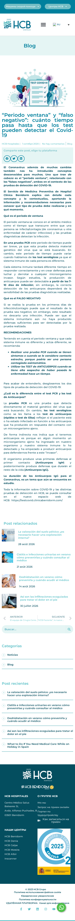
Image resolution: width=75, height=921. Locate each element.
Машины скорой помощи (20, 6)
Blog (10, 664)
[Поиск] (69, 629)
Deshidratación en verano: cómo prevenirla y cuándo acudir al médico (44, 578)
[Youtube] (54, 909)
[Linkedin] (37, 909)
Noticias (12, 654)
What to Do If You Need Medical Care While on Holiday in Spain (38, 745)
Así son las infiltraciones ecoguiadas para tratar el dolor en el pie (44, 598)
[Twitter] (29, 909)
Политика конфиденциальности (37, 899)
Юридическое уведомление (37, 895)
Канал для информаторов (54, 903)
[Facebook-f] (21, 909)
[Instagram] (46, 909)
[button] (43, 25)
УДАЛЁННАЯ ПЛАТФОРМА (22, 903)
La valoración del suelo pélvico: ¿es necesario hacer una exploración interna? (41, 534)
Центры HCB (55, 6)
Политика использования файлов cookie (37, 892)
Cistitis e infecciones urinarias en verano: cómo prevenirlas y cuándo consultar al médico (44, 557)
